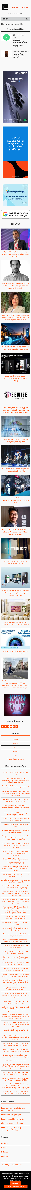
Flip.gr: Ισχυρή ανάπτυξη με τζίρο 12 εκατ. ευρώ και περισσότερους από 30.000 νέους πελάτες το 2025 (15, 1066)
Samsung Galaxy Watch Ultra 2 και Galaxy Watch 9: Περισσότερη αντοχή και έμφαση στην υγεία (15, 901)
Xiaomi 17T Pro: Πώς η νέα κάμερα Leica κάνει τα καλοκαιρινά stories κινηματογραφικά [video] (15, 861)
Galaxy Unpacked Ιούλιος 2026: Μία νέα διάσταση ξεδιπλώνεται (15, 989)
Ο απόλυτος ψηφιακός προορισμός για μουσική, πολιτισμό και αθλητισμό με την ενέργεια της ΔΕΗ (15, 1024)
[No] (29, 1180)
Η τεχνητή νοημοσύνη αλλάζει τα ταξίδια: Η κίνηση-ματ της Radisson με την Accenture (15, 853)
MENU (6, 19)
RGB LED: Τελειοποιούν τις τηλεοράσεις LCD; (16, 773)
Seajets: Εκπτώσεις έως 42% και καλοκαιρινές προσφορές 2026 (15, 917)
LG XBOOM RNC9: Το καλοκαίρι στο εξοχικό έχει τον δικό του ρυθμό (15, 831)
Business (15, 740)
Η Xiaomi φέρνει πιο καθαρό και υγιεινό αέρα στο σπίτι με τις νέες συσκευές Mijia (15, 1056)
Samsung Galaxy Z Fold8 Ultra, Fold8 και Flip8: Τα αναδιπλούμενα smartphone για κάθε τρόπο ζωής (15, 893)
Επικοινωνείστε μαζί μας (11, 1114)
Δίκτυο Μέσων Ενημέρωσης (12, 1123)
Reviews (15, 751)
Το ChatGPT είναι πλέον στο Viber (15, 1061)
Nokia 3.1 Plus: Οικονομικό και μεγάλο (18, 56)
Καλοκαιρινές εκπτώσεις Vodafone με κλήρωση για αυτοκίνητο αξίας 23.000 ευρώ (15, 958)
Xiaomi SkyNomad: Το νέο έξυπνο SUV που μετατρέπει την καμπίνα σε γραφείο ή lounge (15, 982)
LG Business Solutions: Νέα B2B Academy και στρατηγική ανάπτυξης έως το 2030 (15, 1073)
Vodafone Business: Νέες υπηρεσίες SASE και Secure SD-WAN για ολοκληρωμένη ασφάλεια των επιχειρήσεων (15, 1009)
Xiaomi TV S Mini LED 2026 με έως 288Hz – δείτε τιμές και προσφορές (15, 952)
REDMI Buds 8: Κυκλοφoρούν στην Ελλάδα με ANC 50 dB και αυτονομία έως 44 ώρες (15, 975)
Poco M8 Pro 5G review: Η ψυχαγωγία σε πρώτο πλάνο (15, 923)
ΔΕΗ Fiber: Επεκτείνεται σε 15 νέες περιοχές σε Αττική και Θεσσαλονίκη (15, 881)
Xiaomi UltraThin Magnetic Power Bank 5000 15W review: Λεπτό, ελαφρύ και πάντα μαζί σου (15, 868)
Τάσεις (15, 755)
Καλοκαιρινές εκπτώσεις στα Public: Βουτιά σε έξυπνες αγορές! (15, 935)
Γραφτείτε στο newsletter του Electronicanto (13, 1109)
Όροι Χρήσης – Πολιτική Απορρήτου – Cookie (11, 1128)
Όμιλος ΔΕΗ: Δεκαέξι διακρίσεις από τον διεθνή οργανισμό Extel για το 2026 (15, 941)
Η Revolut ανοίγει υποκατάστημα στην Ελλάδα (15, 825)
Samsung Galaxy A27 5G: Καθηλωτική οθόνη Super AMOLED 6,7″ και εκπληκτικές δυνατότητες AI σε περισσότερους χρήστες (15, 1086)
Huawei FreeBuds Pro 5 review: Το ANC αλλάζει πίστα (15, 1031)
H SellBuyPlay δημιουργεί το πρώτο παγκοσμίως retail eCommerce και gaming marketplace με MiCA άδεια (15, 780)
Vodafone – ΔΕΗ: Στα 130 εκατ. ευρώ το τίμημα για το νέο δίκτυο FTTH (15, 800)
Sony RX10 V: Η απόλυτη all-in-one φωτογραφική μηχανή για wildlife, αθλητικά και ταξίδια (16, 995)
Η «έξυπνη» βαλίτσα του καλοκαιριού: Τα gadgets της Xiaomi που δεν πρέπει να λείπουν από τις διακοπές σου (15, 838)
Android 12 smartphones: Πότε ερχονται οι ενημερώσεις (20, 43)
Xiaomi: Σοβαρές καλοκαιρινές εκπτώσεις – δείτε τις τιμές (15, 929)
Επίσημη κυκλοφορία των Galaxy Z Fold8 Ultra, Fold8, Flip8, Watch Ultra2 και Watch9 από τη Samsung (16, 793)
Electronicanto (7, 24)
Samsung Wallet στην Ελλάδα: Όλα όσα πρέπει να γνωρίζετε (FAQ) (15, 1002)
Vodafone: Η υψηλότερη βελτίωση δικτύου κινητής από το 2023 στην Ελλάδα (15, 1079)
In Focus (15, 747)
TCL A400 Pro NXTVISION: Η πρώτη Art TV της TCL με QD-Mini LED (15, 964)
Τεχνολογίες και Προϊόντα (15, 759)
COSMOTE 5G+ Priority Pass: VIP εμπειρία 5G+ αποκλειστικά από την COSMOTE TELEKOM (15, 845)
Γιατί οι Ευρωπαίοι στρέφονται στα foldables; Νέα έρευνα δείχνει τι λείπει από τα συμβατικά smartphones (15, 807)
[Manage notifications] (27, 1186)
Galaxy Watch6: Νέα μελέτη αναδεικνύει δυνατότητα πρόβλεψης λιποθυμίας (16, 1044)
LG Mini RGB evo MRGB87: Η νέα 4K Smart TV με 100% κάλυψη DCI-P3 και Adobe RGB (15, 1050)
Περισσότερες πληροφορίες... (15, 1186)
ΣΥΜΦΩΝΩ (15, 1183)
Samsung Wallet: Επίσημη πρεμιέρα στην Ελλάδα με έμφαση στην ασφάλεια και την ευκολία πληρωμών (15, 1016)
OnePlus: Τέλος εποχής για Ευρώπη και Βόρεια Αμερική (15, 946)
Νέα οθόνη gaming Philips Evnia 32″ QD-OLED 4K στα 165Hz (16, 875)
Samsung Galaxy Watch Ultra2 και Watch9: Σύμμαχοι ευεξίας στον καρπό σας (15, 887)
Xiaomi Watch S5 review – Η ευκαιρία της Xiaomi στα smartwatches (15, 787)
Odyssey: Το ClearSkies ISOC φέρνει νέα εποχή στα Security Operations (15, 969)
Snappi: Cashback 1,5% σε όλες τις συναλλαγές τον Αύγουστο (15, 814)
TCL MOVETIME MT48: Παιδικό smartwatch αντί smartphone (15, 819)
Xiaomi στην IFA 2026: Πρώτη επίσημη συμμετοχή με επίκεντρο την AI (15, 1092)
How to (15, 744)
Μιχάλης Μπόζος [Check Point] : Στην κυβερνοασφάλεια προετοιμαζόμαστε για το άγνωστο (15, 1038)
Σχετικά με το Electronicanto (12, 1119)
